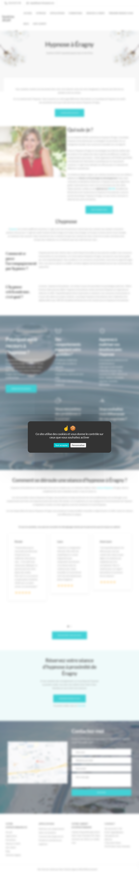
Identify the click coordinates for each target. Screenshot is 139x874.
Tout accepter (61, 445)
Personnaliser (78, 445)
